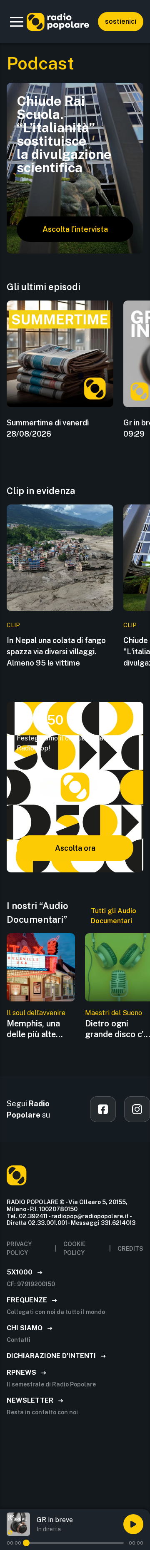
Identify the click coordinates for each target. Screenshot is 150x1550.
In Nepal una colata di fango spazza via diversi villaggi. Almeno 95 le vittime (56, 651)
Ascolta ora (75, 848)
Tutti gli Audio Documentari (113, 916)
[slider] (26, 1543)
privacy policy (19, 1248)
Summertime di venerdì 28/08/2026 (48, 428)
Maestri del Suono (113, 1013)
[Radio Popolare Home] (58, 21)
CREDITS (130, 1248)
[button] (17, 22)
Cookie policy (74, 1248)
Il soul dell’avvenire (36, 1013)
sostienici (120, 21)
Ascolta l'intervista (75, 229)
